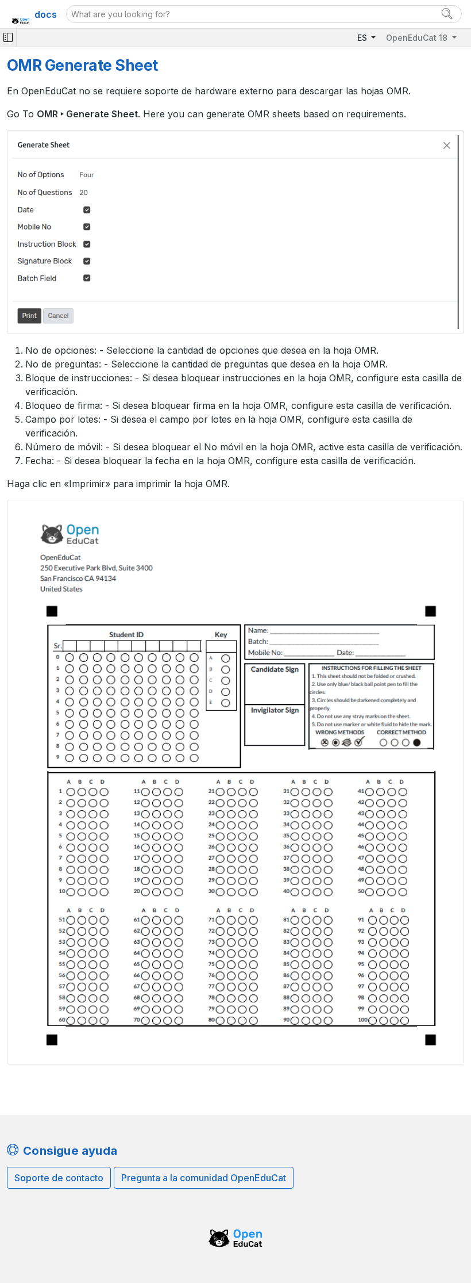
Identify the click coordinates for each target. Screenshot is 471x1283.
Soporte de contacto (58, 1178)
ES (363, 38)
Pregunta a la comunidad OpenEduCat (203, 1178)
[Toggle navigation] (8, 38)
